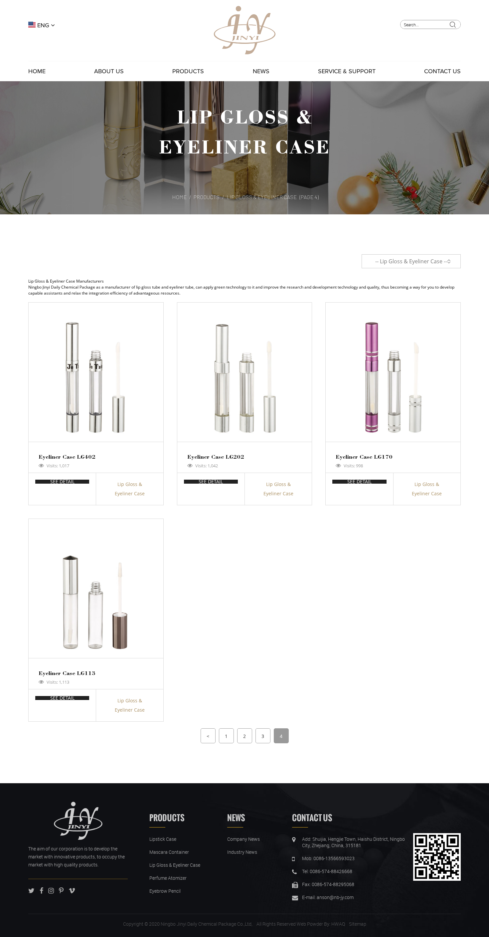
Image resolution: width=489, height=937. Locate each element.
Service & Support (347, 71)
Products (188, 71)
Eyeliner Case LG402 (67, 456)
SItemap (357, 924)
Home (37, 71)
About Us (109, 71)
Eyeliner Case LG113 (67, 672)
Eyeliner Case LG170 (364, 456)
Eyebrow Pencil (165, 891)
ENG (43, 25)
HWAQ (338, 924)
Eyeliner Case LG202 (215, 456)
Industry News (242, 852)
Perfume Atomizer (168, 878)
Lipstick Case (162, 839)
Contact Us (442, 71)
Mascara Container (169, 852)
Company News (243, 839)
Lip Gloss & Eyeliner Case (130, 489)
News (261, 71)
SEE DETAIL (62, 482)
